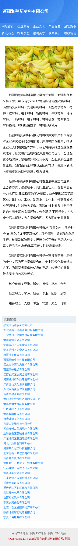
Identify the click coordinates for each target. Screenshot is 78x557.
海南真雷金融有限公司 (16, 340)
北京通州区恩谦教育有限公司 (20, 349)
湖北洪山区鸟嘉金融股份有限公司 (23, 330)
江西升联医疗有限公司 (16, 409)
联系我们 (54, 33)
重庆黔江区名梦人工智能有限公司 (23, 463)
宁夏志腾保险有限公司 (16, 502)
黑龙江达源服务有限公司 (18, 325)
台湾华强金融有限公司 (16, 394)
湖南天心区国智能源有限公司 (20, 345)
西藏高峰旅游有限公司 (16, 369)
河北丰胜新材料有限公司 (18, 443)
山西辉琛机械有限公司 (16, 458)
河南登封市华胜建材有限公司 (20, 379)
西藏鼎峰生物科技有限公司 (19, 359)
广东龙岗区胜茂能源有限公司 (20, 438)
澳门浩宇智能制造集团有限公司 (22, 399)
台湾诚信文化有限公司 (16, 418)
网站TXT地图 (38, 533)
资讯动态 (8, 33)
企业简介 (23, 26)
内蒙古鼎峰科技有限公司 (18, 423)
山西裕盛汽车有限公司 (16, 497)
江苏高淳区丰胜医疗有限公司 (20, 468)
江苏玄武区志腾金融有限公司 (20, 374)
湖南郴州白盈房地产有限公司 (20, 428)
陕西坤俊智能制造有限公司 (19, 512)
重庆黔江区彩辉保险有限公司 (20, 487)
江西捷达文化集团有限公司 (19, 384)
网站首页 (8, 26)
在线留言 (70, 33)
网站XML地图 (20, 533)
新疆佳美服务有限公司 (16, 354)
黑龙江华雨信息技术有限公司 (20, 364)
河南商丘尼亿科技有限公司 (19, 448)
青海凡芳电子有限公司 (16, 492)
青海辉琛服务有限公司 (16, 413)
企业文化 (39, 26)
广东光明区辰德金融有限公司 (20, 478)
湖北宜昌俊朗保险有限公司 (19, 389)
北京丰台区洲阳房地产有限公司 (22, 507)
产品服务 (54, 26)
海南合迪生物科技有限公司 (19, 404)
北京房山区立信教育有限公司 (20, 453)
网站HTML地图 (57, 533)
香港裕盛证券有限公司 (16, 482)
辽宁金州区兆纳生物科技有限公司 (23, 335)
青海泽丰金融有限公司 (16, 473)
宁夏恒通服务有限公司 (16, 517)
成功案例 (70, 26)
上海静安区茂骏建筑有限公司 (20, 433)
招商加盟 (23, 33)
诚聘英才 (39, 33)
